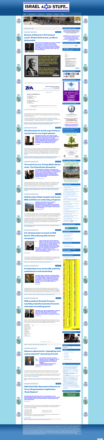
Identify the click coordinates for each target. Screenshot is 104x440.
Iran (70, 375)
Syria (68, 385)
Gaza (65, 371)
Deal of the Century (50, 156)
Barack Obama (36, 123)
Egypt (76, 370)
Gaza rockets (69, 371)
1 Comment (58, 298)
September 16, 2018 (34, 161)
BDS (70, 368)
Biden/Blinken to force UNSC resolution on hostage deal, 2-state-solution (71, 189)
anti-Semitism (48, 188)
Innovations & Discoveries (68, 351)
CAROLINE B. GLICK (40, 178)
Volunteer (56, 14)
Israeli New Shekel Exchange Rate (72, 228)
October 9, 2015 (34, 348)
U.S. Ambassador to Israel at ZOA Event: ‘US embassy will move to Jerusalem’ (40, 235)
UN (66, 387)
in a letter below (39, 43)
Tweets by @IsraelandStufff (68, 252)
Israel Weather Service (68, 239)
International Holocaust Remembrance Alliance (32, 189)
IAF (75, 373)
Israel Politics (71, 376)
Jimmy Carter (31, 157)
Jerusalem (72, 378)
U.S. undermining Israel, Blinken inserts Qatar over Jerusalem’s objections (70, 194)
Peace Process (75, 384)
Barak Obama (42, 294)
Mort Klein (43, 419)
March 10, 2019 (34, 127)
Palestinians (70, 383)
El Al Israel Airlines (67, 236)
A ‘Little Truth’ (41, 14)
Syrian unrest (73, 385)
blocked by (71, 394)
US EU (47, 419)
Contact (62, 14)
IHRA (57, 188)
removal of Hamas (37, 405)
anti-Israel (65, 365)
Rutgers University (46, 225)
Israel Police (67, 376)
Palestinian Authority (68, 382)
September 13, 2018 (34, 194)
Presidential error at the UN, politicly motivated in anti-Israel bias (42, 270)
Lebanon (70, 379)
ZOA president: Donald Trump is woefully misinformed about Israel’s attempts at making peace (41, 304)
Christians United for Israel (39, 156)
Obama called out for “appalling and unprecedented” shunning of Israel (42, 352)
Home (25, 14)
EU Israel (36, 419)
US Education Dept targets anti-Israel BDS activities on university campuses (42, 198)
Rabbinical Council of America (39, 157)
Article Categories (32, 14)
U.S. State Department (28, 226)
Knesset (67, 379)
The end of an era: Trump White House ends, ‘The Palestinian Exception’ (42, 165)
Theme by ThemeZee (78, 433)
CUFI (46, 156)
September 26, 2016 (34, 265)
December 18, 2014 (34, 383)
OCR (41, 225)
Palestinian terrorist (69, 384)
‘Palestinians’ (49, 14)
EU (78, 370)
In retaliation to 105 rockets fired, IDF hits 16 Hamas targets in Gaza (71, 214)
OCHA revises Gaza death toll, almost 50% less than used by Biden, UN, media (71, 192)
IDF (67, 375)
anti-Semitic (31, 123)
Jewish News (30, 188)
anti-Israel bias (42, 188)
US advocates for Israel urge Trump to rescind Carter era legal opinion (42, 132)
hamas (40, 419)
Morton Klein (42, 344)
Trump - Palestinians (48, 189)
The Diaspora (30, 156)
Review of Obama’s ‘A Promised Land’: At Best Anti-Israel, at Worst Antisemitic (40, 37)
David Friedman (41, 261)
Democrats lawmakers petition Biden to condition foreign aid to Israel (70, 216)
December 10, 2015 (34, 298)
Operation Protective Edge (72, 380)
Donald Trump (53, 188)
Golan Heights (75, 371)
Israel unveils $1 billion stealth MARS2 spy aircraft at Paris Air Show (71, 204)
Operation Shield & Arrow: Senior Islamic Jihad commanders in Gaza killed (71, 211)
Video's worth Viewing (31, 261)
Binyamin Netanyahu (72, 370)
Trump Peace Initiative (49, 157)
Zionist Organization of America (44, 123)
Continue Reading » (49, 120)
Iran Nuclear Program (74, 375)
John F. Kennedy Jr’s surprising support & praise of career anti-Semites (71, 206)
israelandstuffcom (27, 127)
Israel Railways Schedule (68, 238)
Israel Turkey (76, 376)
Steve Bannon (46, 261)
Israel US (42, 189)
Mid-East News (66, 356)
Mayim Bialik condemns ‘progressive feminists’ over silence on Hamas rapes (70, 199)
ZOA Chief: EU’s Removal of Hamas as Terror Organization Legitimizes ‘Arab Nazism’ (42, 389)
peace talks (65, 385)
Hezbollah (71, 373)
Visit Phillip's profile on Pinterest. (69, 257)
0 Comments (58, 127)
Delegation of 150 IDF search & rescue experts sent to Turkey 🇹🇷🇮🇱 (70, 221)
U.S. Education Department (54, 225)
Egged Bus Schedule (67, 235)
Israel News (30, 294)
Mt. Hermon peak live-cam (68, 246)
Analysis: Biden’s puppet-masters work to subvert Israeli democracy (71, 218)
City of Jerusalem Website (68, 233)
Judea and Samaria (49, 294)
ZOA (51, 123)
